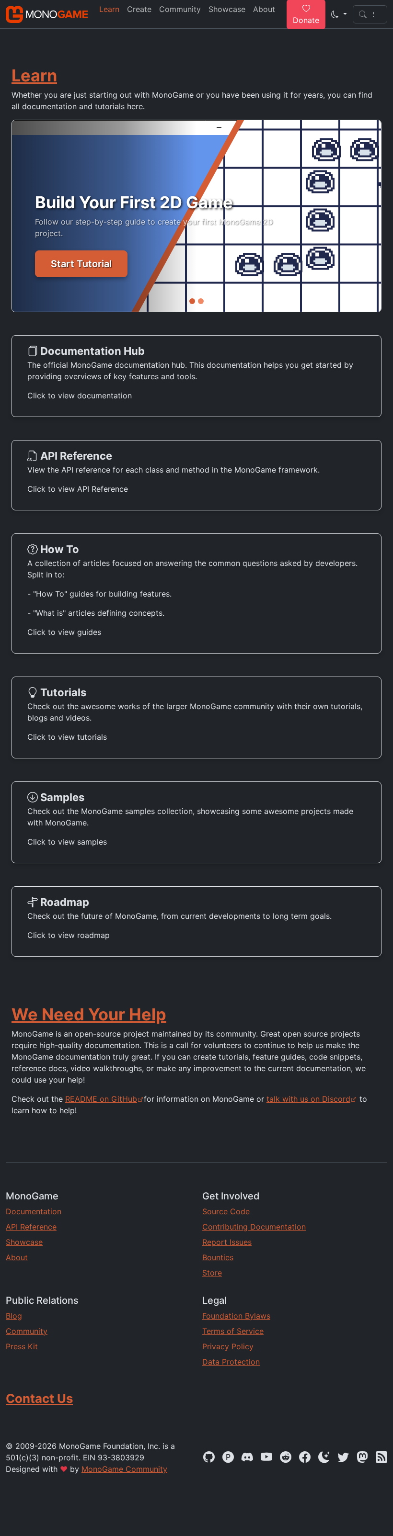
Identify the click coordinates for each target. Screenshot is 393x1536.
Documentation (33, 1211)
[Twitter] (343, 1457)
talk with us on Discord (308, 1099)
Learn (34, 75)
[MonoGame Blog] (381, 1457)
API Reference (31, 1226)
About (17, 1257)
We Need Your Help (89, 1014)
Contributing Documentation (254, 1226)
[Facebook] (305, 1457)
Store (212, 1272)
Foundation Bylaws (236, 1316)
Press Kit (22, 1346)
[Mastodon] (362, 1457)
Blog (14, 1316)
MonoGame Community (124, 1469)
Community (26, 1331)
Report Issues (227, 1242)
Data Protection (231, 1362)
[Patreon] (228, 1457)
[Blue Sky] (324, 1457)
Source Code (226, 1211)
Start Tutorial (81, 264)
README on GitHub (101, 1099)
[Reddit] (285, 1457)
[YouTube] (266, 1457)
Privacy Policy (228, 1346)
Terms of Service (233, 1331)
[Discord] (247, 1457)
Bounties (217, 1257)
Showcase (24, 1242)
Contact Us (39, 1398)
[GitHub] (209, 1457)
